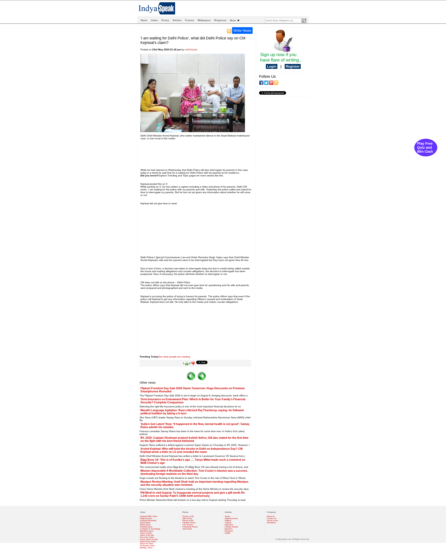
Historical (229, 525)
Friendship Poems (190, 527)
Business (229, 529)
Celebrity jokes (146, 527)
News (144, 20)
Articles (177, 20)
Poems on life (188, 516)
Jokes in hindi (145, 533)
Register (293, 66)
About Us (271, 516)
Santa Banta (145, 523)
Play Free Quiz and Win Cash (425, 147)
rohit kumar (191, 49)
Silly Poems (187, 518)
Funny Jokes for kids (149, 539)
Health (227, 533)
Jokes (154, 20)
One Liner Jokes (147, 537)
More (233, 20)
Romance (229, 531)
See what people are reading (174, 356)
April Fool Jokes (146, 543)
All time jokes (145, 525)
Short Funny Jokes (148, 541)
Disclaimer (271, 523)
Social (227, 516)
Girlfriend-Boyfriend (148, 520)
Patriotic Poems (189, 523)
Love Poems (187, 525)
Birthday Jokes (146, 548)
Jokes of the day (147, 535)
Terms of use (272, 520)
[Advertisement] (203, 151)
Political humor (146, 518)
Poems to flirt (187, 520)
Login (271, 66)
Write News (242, 30)
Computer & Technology (150, 529)
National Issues (231, 518)
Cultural (228, 523)
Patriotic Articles (231, 527)
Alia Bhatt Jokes (146, 531)
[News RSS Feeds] (229, 30)
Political (228, 520)
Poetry (165, 20)
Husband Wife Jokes (148, 516)
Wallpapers (204, 20)
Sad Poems (187, 529)
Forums (189, 20)
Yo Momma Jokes (147, 546)
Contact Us (271, 518)
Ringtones (220, 20)
